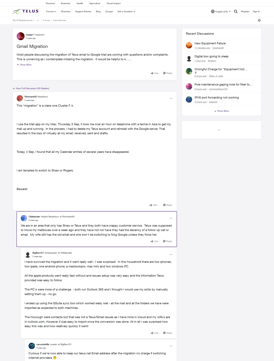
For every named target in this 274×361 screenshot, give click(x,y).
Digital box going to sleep (211, 56)
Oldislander (34, 216)
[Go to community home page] (26, 11)
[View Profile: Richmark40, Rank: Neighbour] (20, 98)
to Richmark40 (67, 216)
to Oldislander (65, 252)
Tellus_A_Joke (216, 76)
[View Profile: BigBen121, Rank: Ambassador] (28, 254)
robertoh (213, 101)
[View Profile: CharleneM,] (189, 45)
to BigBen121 (65, 344)
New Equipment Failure (210, 43)
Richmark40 (31, 96)
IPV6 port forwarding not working (217, 97)
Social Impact (114, 3)
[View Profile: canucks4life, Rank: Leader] (32, 346)
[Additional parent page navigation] (38, 20)
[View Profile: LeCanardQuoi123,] (189, 86)
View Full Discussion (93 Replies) (32, 88)
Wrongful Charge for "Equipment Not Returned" (219, 69)
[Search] (236, 11)
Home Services (59, 20)
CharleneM (218, 47)
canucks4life (42, 344)
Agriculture (94, 3)
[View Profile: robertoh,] (189, 99)
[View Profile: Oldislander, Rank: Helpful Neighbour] (24, 218)
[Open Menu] (259, 20)
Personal (50, 3)
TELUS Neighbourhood (23, 20)
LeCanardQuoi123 (218, 89)
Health (80, 3)
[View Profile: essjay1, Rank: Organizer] (21, 36)
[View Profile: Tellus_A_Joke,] (189, 71)
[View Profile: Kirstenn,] (189, 58)
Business (65, 3)
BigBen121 (38, 252)
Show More (26, 64)
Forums (46, 20)
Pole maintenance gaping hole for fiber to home (222, 84)
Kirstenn (212, 60)
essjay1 (30, 34)
